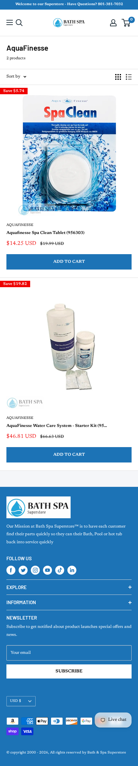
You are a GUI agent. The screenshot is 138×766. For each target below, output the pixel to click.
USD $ (15, 701)
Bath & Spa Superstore (106, 752)
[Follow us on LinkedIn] (71, 570)
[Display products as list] (129, 77)
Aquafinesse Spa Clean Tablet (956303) (45, 233)
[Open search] (19, 22)
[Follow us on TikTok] (59, 570)
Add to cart (69, 262)
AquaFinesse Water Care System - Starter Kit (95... (56, 426)
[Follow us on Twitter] (23, 570)
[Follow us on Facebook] (10, 570)
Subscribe (69, 671)
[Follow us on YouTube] (47, 570)
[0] (126, 23)
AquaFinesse (19, 225)
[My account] (113, 22)
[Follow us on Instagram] (35, 570)
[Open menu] (9, 22)
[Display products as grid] (118, 77)
